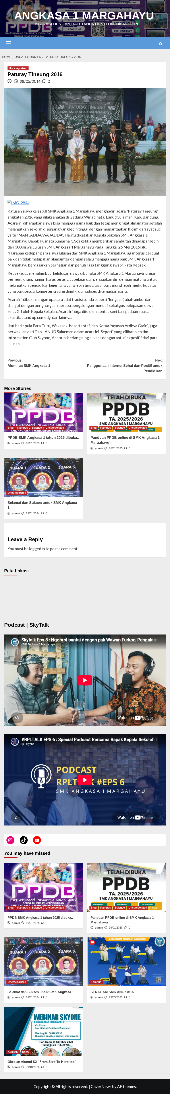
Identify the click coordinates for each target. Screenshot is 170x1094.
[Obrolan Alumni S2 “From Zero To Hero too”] (43, 1031)
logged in (37, 548)
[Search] (161, 44)
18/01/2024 (33, 513)
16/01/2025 (33, 443)
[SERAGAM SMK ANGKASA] (126, 961)
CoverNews (101, 1086)
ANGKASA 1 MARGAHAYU (84, 15)
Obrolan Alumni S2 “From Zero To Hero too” (42, 1062)
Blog (11, 427)
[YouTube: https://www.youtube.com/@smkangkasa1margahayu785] (37, 840)
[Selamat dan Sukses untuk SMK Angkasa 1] (43, 477)
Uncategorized (18, 68)
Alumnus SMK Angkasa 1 (29, 363)
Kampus (22, 427)
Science (37, 427)
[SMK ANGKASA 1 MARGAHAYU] (10, 840)
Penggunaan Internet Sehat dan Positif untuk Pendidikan (124, 365)
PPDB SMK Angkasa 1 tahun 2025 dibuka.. (43, 438)
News (25, 1051)
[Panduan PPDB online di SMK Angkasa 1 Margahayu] (126, 412)
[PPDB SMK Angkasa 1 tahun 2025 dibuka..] (43, 412)
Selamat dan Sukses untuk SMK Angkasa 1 (41, 992)
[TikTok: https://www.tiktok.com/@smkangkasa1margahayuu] (24, 840)
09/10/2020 (33, 1067)
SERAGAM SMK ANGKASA (112, 992)
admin (16, 443)
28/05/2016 (30, 81)
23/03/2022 (116, 997)
